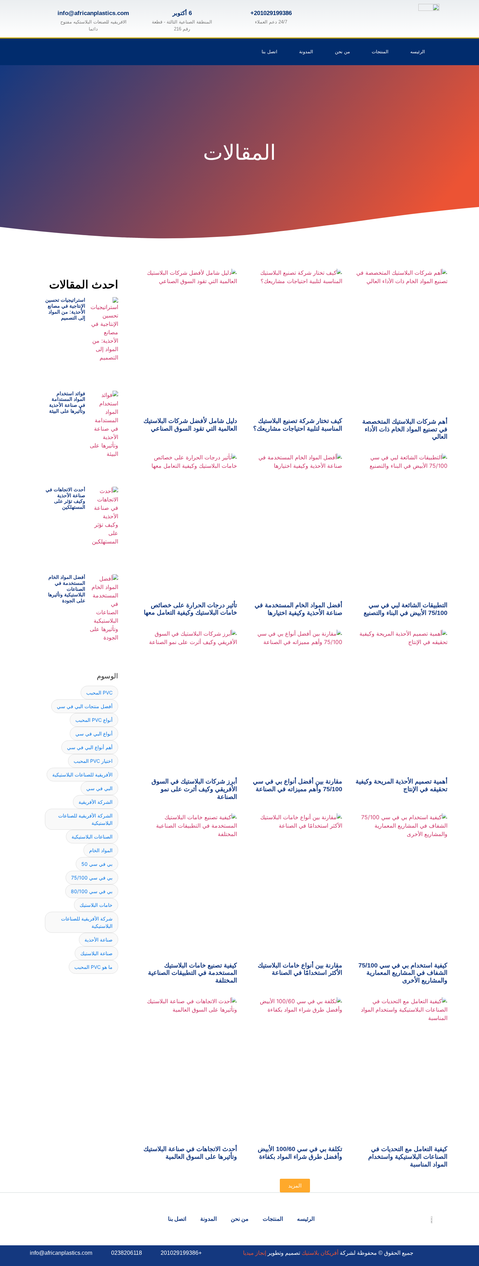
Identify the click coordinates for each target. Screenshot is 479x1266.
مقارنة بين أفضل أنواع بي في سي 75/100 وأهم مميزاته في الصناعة (297, 785)
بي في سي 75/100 (92, 878)
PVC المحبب (99, 693)
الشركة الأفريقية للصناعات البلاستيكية (85, 819)
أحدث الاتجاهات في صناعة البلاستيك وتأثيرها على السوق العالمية (190, 1152)
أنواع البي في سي (94, 734)
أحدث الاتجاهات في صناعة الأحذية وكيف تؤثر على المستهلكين (65, 498)
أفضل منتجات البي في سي (85, 706)
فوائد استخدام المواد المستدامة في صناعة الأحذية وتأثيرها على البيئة (67, 402)
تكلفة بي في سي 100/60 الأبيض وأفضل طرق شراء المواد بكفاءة (300, 1152)
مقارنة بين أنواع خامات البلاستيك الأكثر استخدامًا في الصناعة (300, 969)
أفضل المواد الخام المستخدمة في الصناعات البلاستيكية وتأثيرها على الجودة (66, 588)
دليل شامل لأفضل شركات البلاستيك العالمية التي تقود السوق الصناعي (190, 424)
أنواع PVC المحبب (94, 720)
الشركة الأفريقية (96, 802)
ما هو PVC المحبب (93, 967)
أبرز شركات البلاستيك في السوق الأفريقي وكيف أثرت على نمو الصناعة (194, 789)
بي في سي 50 (97, 864)
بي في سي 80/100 (92, 891)
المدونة (306, 51)
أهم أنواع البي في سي (90, 747)
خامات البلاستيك (96, 905)
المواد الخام (101, 850)
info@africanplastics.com (93, 13)
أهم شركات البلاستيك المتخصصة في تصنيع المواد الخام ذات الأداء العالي (404, 429)
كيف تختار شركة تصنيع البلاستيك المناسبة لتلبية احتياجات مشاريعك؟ (297, 424)
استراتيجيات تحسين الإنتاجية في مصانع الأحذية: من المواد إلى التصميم (65, 308)
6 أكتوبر (182, 13)
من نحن (342, 51)
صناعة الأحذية (99, 940)
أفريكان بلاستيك (320, 1253)
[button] (295, 1185)
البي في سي (99, 788)
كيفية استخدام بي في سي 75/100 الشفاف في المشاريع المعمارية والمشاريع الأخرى (402, 973)
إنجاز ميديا (254, 1253)
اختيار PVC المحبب (93, 761)
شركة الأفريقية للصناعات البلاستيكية (87, 922)
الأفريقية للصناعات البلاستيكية (82, 775)
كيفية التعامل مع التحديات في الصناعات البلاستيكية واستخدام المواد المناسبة (407, 1156)
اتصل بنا (269, 51)
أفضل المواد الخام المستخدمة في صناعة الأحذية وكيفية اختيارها (298, 609)
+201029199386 (271, 13)
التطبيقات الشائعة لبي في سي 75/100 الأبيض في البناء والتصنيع (405, 609)
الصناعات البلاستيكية (92, 837)
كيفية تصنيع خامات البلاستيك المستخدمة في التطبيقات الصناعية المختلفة (192, 973)
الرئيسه (417, 51)
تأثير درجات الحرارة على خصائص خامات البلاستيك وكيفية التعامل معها (190, 609)
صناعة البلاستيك (96, 953)
